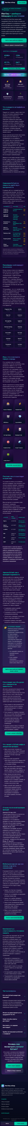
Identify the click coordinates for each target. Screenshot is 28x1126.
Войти (7, 1123)
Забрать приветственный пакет (14, 45)
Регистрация (22, 2)
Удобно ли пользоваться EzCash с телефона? (13, 1033)
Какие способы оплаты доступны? (10, 1020)
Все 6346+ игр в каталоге (14, 465)
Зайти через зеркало (14, 1065)
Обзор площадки (5, 1101)
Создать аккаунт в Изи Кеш (14, 733)
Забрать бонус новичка (14, 1070)
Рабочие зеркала (5, 1104)
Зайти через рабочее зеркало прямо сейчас (14, 670)
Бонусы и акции (5, 1106)
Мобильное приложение (7, 1108)
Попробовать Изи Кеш (14, 68)
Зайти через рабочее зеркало (14, 40)
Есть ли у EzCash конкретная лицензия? (11, 996)
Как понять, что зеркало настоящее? (10, 1026)
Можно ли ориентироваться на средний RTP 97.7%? (12, 1013)
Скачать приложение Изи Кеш (14, 917)
